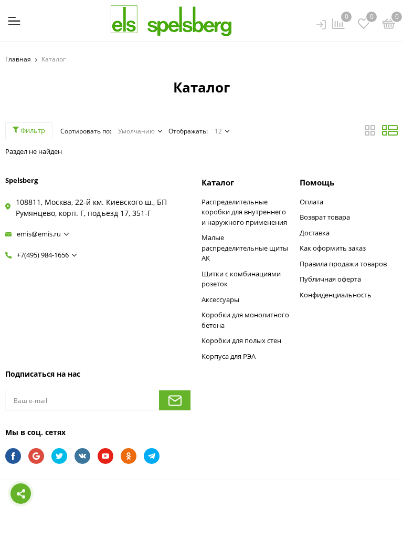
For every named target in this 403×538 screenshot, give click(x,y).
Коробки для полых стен (241, 340)
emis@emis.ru (39, 234)
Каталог (218, 182)
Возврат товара (325, 217)
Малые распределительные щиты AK (245, 248)
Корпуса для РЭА (229, 356)
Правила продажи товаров (343, 263)
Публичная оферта (330, 279)
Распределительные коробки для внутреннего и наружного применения (244, 212)
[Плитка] (371, 133)
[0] (389, 25)
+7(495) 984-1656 (43, 255)
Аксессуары (220, 299)
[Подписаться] (174, 400)
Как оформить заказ (333, 248)
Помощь (317, 182)
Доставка (315, 232)
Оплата (311, 201)
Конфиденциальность (336, 294)
